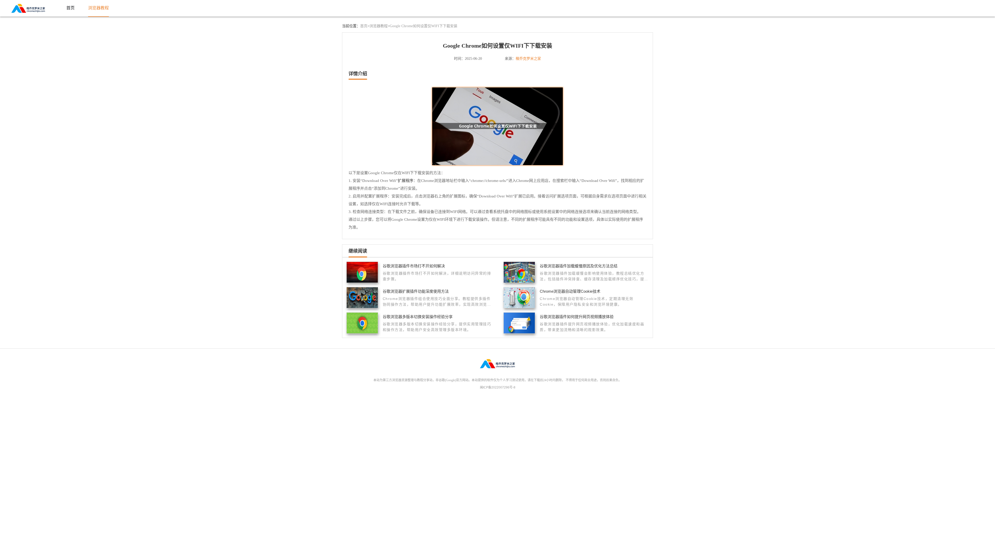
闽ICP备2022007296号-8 (497, 387)
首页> (364, 26)
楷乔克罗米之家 (528, 58)
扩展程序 (405, 180)
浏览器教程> (379, 26)
